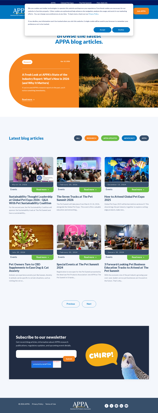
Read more (27, 99)
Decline (121, 30)
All (78, 138)
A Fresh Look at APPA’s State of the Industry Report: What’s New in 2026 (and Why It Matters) (45, 79)
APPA (144, 138)
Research (91, 138)
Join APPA (141, 11)
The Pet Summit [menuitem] (85, 3)
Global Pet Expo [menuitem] (67, 3)
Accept (102, 30)
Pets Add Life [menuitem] (102, 3)
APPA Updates (110, 138)
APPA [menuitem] (53, 3)
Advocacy (129, 138)
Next (89, 304)
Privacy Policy (37, 404)
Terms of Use (50, 404)
